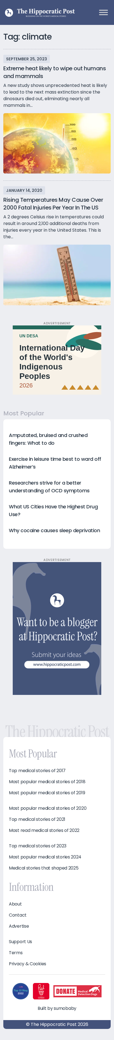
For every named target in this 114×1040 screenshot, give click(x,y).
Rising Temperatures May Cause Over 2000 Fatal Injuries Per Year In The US (53, 203)
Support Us (20, 942)
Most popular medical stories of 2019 (47, 793)
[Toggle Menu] (103, 12)
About (15, 904)
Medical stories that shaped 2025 (43, 868)
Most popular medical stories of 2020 (47, 808)
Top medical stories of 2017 (37, 771)
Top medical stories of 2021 (37, 819)
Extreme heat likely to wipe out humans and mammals (54, 72)
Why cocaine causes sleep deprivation (54, 530)
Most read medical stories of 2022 (44, 830)
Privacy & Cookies (27, 964)
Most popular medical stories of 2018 (47, 782)
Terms (16, 953)
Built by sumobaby (57, 1008)
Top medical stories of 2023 (37, 846)
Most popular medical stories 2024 (45, 857)
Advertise (19, 926)
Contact (18, 915)
